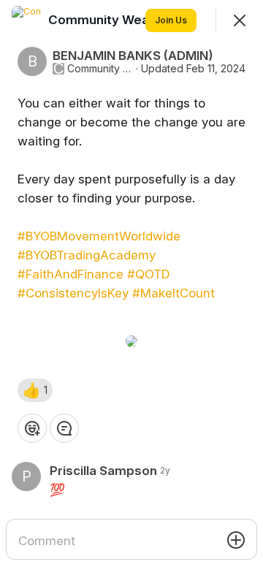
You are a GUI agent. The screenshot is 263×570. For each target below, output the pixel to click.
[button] (35, 390)
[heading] (132, 19)
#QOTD (148, 274)
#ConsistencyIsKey (73, 293)
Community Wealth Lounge (100, 69)
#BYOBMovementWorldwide (99, 236)
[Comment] (64, 428)
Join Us (171, 20)
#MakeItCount (173, 293)
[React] (32, 428)
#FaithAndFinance (70, 274)
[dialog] (131, 285)
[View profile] (26, 20)
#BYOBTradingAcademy (87, 255)
